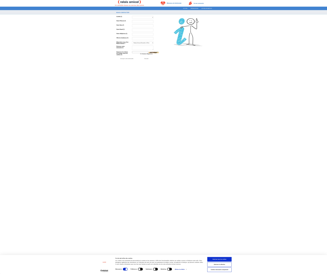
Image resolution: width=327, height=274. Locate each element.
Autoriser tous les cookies (219, 259)
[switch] (140, 269)
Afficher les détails (180, 269)
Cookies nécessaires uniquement (219, 269)
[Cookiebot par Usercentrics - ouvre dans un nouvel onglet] (104, 271)
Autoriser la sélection (219, 264)
